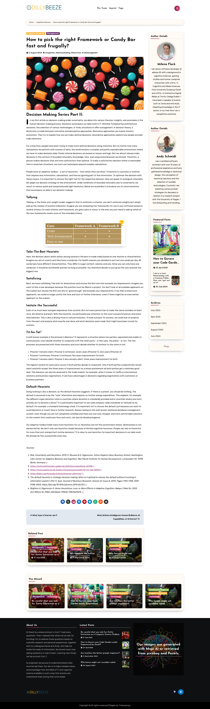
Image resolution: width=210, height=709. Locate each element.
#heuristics (76, 53)
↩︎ (46, 462)
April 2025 (155, 317)
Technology (52, 548)
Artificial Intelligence (41, 544)
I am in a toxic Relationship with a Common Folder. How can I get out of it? (161, 278)
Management (53, 33)
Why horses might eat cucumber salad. (98, 662)
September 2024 (158, 323)
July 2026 (155, 310)
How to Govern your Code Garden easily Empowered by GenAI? (84, 603)
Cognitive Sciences (35, 33)
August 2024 (157, 330)
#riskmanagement (90, 53)
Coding (96, 593)
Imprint (113, 8)
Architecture (77, 590)
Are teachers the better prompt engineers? (100, 653)
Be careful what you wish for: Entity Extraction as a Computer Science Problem (45, 554)
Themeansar (124, 705)
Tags (120, 8)
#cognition (50, 53)
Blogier (112, 705)
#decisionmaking (63, 53)
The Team (102, 8)
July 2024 (155, 336)
